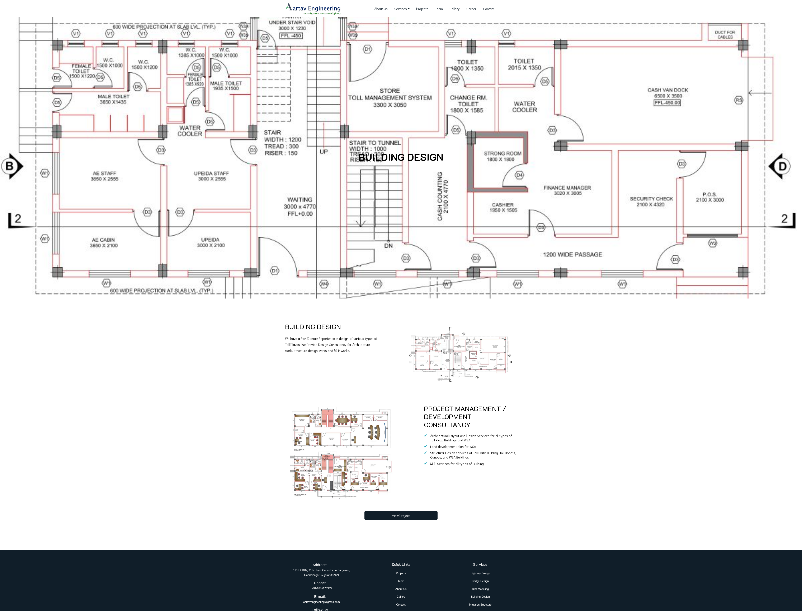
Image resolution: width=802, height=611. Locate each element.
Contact (489, 8)
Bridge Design (480, 581)
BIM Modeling (480, 589)
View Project (401, 515)
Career (471, 8)
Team (439, 8)
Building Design (480, 596)
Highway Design (480, 573)
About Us (381, 8)
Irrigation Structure (480, 604)
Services (400, 8)
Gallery (454, 8)
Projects (422, 8)
